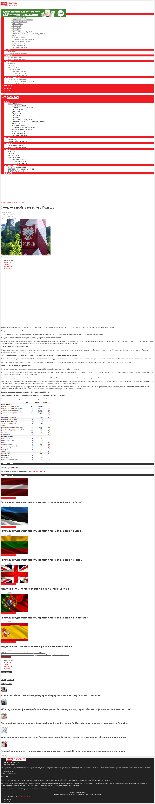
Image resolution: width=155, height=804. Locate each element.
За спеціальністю (15, 16)
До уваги (8, 55)
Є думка (11, 65)
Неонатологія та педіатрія (22, 32)
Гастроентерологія (19, 22)
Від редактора (13, 67)
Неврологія (16, 28)
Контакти (8, 85)
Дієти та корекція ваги (17, 79)
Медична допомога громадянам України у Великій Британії (35, 588)
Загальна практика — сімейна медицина (28, 34)
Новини (7, 50)
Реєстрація (4, 777)
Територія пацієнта (12, 77)
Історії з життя (21, 75)
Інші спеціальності (19, 46)
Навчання (12, 52)
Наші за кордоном (15, 57)
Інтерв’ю (11, 63)
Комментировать (7, 214)
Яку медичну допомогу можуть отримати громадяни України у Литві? (41, 559)
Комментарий (6, 657)
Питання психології (19, 48)
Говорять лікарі (14, 69)
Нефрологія (16, 30)
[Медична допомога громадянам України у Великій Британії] (14, 582)
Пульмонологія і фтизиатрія (23, 40)
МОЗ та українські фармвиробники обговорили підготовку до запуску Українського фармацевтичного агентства (65, 709)
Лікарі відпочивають (19, 71)
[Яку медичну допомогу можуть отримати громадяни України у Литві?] (14, 553)
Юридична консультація (18, 59)
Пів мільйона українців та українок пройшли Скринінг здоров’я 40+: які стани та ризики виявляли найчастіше (64, 723)
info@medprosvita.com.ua (93, 794)
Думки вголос (10, 61)
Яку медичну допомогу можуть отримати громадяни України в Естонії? (42, 530)
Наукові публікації (18, 18)
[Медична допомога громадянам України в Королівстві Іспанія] (14, 640)
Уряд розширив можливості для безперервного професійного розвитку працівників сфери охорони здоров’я (63, 736)
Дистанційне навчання (17, 53)
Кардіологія (16, 26)
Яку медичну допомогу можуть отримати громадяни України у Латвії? (42, 501)
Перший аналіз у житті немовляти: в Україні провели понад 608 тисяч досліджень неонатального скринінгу (63, 750)
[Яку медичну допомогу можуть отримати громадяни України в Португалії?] (14, 611)
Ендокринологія (18, 44)
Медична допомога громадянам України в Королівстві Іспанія (36, 646)
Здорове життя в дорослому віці (21, 81)
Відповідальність (10, 764)
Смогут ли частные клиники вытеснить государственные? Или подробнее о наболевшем (35, 655)
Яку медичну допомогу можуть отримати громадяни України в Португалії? (44, 617)
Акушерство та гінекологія (22, 20)
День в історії (20, 73)
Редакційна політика (11, 762)
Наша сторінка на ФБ (8, 773)
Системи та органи (16, 83)
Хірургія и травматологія (21, 42)
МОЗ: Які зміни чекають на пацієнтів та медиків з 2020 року (23, 653)
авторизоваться (39, 471)
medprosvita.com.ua (24, 796)
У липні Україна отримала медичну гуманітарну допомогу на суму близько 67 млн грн (50, 695)
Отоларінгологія (18, 38)
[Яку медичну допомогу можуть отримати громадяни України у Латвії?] (14, 496)
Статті (7, 14)
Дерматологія (17, 24)
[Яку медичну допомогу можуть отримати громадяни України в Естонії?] (14, 525)
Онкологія (15, 36)
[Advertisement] (77, 188)
